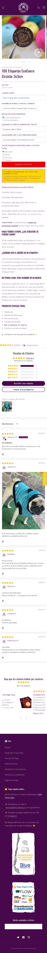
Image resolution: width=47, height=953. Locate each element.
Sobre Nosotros (11, 764)
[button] (3, 7)
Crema (7, 155)
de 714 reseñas (23, 685)
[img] (7, 434)
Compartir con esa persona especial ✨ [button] (21, 334)
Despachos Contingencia (15, 769)
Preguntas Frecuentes (14, 753)
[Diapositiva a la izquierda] (18, 62)
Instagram (12, 816)
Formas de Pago (12, 758)
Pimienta (8, 160)
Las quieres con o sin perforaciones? (19, 135)
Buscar (8, 747)
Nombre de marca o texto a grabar (18, 103)
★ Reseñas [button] (45, 479)
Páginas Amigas (11, 780)
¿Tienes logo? (8, 93)
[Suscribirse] (39, 926)
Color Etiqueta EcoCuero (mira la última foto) (21, 147)
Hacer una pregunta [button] (23, 389)
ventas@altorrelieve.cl (15, 807)
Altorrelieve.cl (19, 948)
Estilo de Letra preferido (13, 114)
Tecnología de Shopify (30, 948)
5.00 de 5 (30, 358)
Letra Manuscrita (12, 118)
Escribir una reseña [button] (23, 383)
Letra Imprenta (11, 120)
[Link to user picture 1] (23, 501)
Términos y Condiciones (15, 775)
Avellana (8, 152)
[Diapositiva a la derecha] (29, 62)
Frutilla (8, 157)
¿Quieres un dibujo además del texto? (19, 124)
